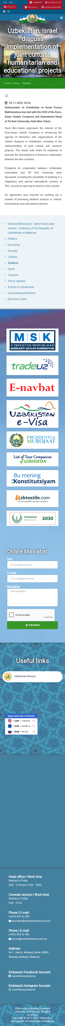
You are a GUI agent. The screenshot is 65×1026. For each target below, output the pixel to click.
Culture (12, 256)
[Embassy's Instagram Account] (8, 12)
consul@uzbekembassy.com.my (29, 938)
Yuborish (34, 625)
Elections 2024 (17, 299)
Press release (16, 281)
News (16, 83)
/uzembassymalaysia (23, 976)
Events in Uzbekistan (21, 287)
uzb (5, 2)
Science (13, 263)
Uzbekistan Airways (25, 676)
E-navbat (37, 2)
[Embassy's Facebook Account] (4, 12)
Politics (12, 238)
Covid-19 (11, 7)
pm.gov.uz (33, 7)
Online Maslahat (52, 7)
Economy (14, 244)
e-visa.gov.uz (54, 2)
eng (11, 2)
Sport (11, 269)
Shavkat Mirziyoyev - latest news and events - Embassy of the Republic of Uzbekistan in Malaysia (31, 228)
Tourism (13, 275)
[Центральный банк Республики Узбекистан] (21, 724)
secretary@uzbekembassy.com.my (31, 920)
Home (8, 83)
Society (12, 250)
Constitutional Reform (21, 293)
